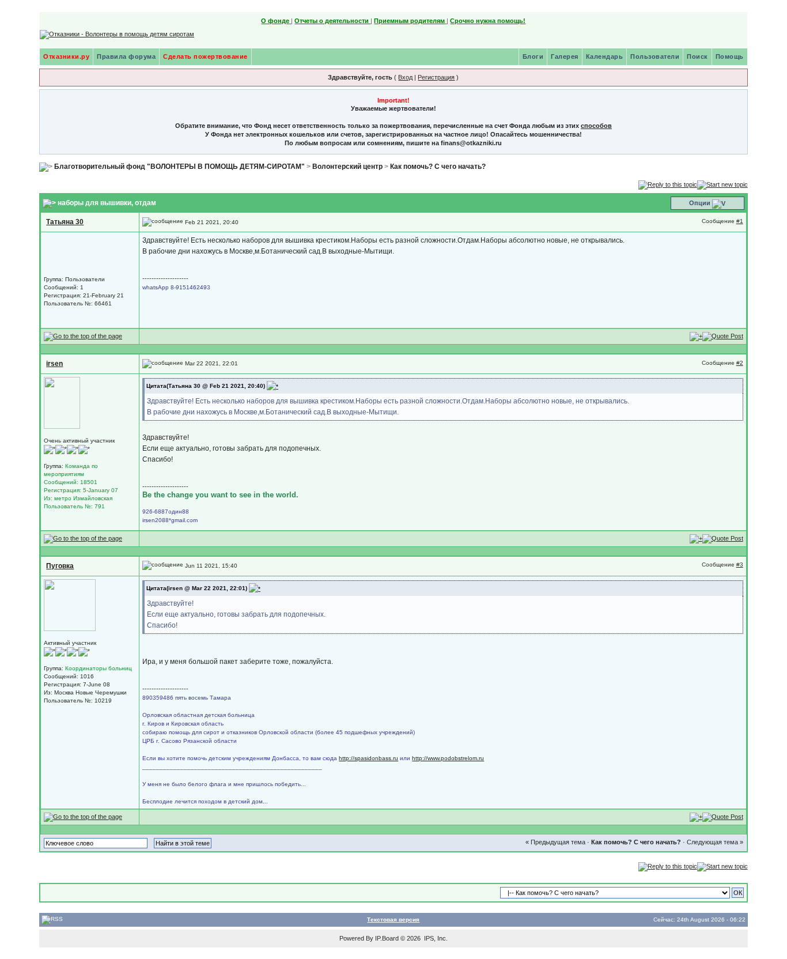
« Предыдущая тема (555, 842)
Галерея (564, 56)
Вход (405, 77)
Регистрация (436, 77)
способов (596, 125)
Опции (699, 202)
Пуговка (60, 566)
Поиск (697, 56)
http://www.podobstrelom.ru (448, 758)
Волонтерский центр (347, 167)
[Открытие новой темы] (722, 183)
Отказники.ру (66, 56)
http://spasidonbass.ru (368, 758)
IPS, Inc (435, 938)
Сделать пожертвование (205, 56)
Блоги (533, 56)
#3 (739, 564)
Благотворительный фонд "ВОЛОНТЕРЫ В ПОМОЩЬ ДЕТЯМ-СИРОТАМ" (179, 167)
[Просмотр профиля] (62, 402)
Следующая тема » (715, 842)
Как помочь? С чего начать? (438, 167)
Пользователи (654, 56)
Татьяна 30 (65, 222)
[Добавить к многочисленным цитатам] (696, 336)
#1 (739, 221)
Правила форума (126, 56)
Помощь (730, 56)
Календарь (604, 56)
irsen (54, 364)
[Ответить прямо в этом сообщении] (722, 336)
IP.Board (387, 938)
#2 (739, 363)
